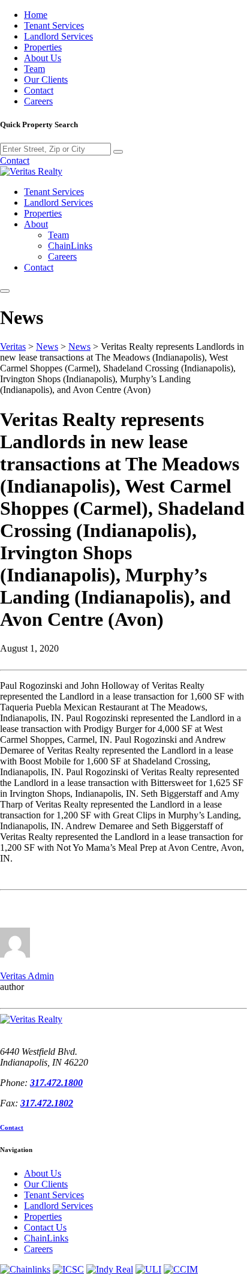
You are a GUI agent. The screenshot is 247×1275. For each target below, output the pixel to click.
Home (35, 15)
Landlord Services (58, 36)
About (36, 224)
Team (34, 69)
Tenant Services (54, 25)
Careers (38, 101)
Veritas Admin (27, 976)
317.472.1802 (46, 1103)
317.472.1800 (56, 1083)
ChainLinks (70, 246)
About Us (42, 58)
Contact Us (45, 1227)
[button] (5, 291)
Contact (38, 90)
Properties (43, 47)
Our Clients (46, 79)
